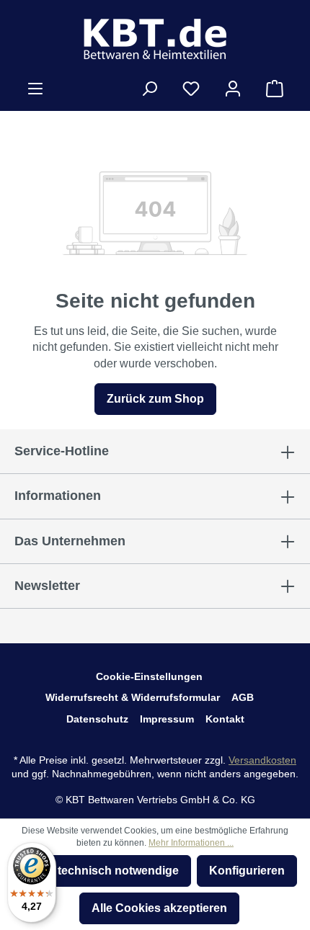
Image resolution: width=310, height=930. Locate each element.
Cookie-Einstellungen (149, 676)
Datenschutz (97, 719)
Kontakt (224, 719)
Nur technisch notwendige (107, 870)
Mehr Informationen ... (191, 843)
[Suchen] (149, 88)
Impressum (167, 719)
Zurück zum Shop (155, 399)
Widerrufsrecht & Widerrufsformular (132, 697)
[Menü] (35, 88)
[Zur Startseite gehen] (155, 39)
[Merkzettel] (191, 88)
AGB (242, 697)
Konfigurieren (247, 870)
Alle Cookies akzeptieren (159, 908)
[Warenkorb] (275, 88)
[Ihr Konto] (233, 88)
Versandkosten (262, 760)
